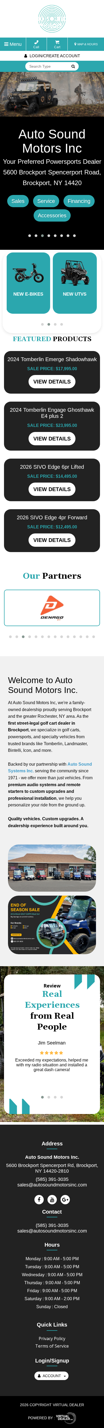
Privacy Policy (52, 1338)
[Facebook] (39, 1199)
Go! (72, 67)
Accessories (52, 215)
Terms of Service (52, 1346)
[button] (29, 235)
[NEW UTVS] (30, 272)
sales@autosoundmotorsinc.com (52, 1185)
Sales (18, 201)
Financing (79, 201)
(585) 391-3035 (52, 1179)
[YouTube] (52, 1199)
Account (52, 1376)
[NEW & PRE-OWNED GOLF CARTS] (77, 272)
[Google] (65, 1199)
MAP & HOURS (87, 44)
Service (46, 201)
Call (36, 47)
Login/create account (54, 56)
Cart (57, 47)
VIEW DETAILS (52, 382)
